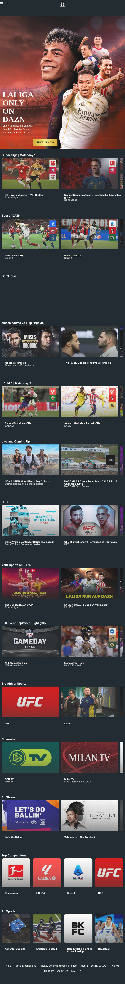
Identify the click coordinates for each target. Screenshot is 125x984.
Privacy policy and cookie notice (58, 965)
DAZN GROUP (99, 965)
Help (8, 965)
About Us (62, 971)
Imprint (84, 965)
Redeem (49, 971)
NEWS (116, 965)
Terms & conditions (25, 965)
